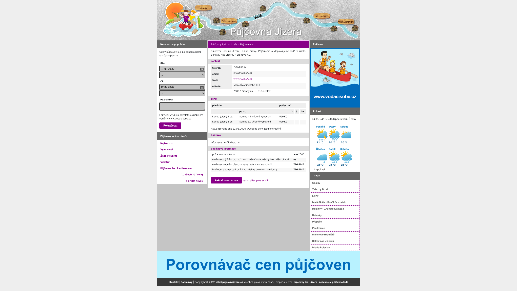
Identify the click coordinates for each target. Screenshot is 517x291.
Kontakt (174, 282)
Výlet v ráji (166, 149)
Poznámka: (166, 99)
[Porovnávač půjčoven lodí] (258, 264)
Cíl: (162, 81)
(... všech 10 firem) (192, 174)
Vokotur (165, 161)
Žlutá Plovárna (168, 155)
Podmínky (186, 282)
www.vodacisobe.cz (179, 118)
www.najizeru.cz (242, 78)
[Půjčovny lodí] (335, 77)
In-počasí (319, 169)
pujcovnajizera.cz (232, 282)
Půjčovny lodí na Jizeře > (225, 44)
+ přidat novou (194, 180)
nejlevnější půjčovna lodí (333, 282)
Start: (163, 63)
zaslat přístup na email (255, 180)
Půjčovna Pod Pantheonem (176, 168)
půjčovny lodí (174, 51)
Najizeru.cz (167, 143)
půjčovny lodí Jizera (305, 282)
